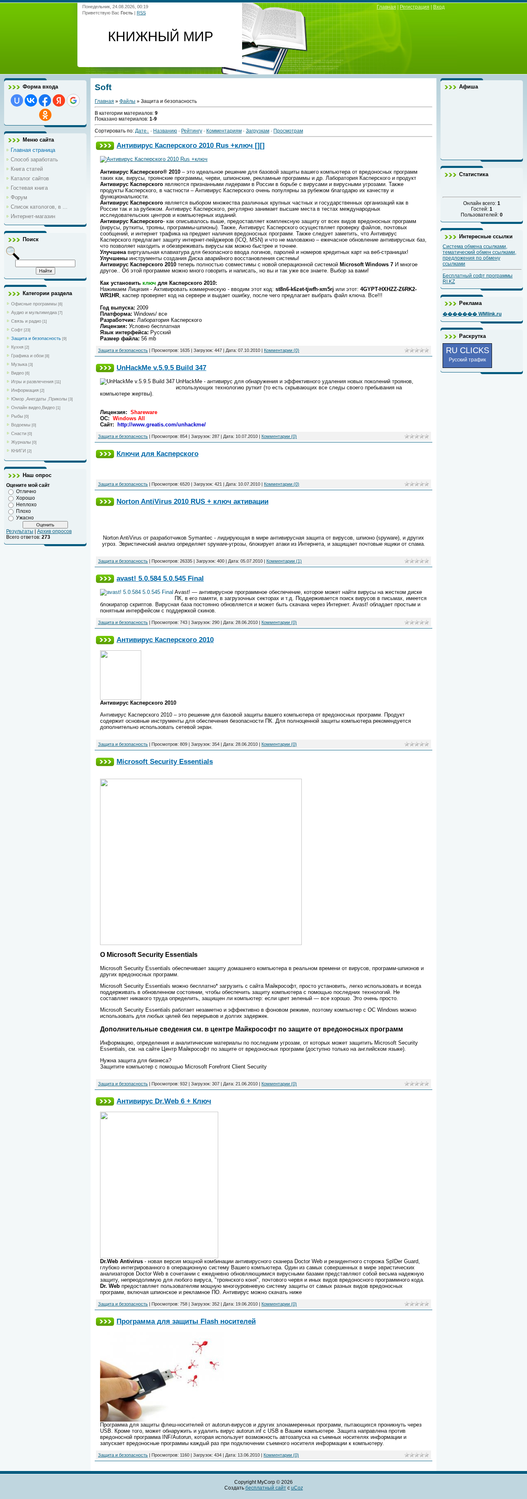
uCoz (297, 1488)
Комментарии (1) (284, 561)
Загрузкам (257, 131)
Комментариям (224, 131)
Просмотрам (288, 131)
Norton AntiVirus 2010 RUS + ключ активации (192, 501)
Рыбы (17, 416)
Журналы (21, 442)
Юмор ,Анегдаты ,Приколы (39, 398)
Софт (17, 329)
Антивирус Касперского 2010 (165, 639)
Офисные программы (34, 303)
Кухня (17, 346)
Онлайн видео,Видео (33, 407)
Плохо (23, 511)
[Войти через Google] (73, 100)
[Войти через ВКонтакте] (31, 100)
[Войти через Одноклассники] (45, 115)
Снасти (18, 433)
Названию (165, 131)
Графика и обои (27, 355)
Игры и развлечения (32, 381)
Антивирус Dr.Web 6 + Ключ (164, 1101)
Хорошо (25, 498)
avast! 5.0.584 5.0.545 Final (160, 578)
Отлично (26, 491)
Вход (439, 7)
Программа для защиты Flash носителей (186, 1321)
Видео (17, 372)
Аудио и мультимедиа (34, 312)
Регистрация (414, 7)
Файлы (127, 101)
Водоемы (20, 424)
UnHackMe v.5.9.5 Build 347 (161, 367)
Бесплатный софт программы (478, 276)
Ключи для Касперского (157, 453)
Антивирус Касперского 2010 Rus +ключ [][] (191, 145)
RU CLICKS (467, 354)
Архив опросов (54, 531)
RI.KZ (449, 281)
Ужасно (25, 518)
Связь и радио (26, 321)
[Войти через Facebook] (45, 100)
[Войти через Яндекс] (59, 100)
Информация (25, 390)
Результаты (19, 531)
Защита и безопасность (36, 338)
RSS (141, 12)
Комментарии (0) (281, 350)
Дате (141, 131)
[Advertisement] (482, 125)
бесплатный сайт (265, 1488)
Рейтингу (191, 131)
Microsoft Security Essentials (165, 761)
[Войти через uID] (17, 100)
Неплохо (26, 504)
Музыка (19, 364)
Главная (386, 7)
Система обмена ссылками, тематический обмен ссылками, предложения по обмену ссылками (479, 255)
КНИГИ (18, 450)
